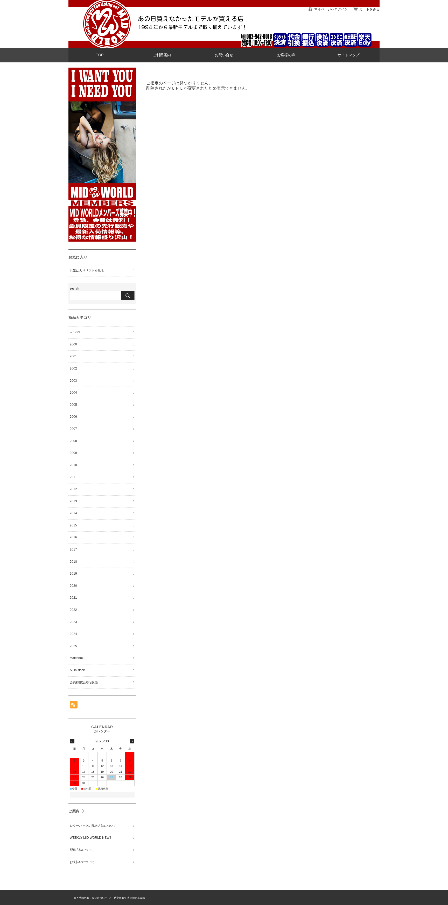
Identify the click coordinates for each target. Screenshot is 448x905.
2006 (73, 416)
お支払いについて (82, 862)
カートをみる (369, 9)
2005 (73, 405)
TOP (99, 55)
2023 (73, 622)
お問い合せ (224, 55)
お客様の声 (286, 55)
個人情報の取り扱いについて (90, 897)
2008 (73, 441)
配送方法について (82, 850)
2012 (73, 489)
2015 (73, 525)
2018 (73, 561)
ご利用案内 (162, 55)
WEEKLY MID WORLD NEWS (90, 837)
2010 (73, 465)
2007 (73, 429)
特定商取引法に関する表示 (129, 897)
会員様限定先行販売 (84, 682)
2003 (73, 380)
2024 (73, 634)
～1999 (75, 332)
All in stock (77, 670)
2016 (73, 537)
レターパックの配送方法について (93, 826)
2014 (73, 513)
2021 (73, 597)
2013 (73, 501)
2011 (73, 477)
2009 (73, 453)
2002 (73, 368)
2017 (73, 549)
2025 (73, 646)
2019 (73, 573)
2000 (73, 344)
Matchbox (76, 658)
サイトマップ (348, 55)
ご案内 (74, 811)
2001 (73, 356)
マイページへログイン (331, 9)
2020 (73, 586)
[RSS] (74, 706)
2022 (73, 610)
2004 (73, 392)
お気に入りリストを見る (87, 270)
